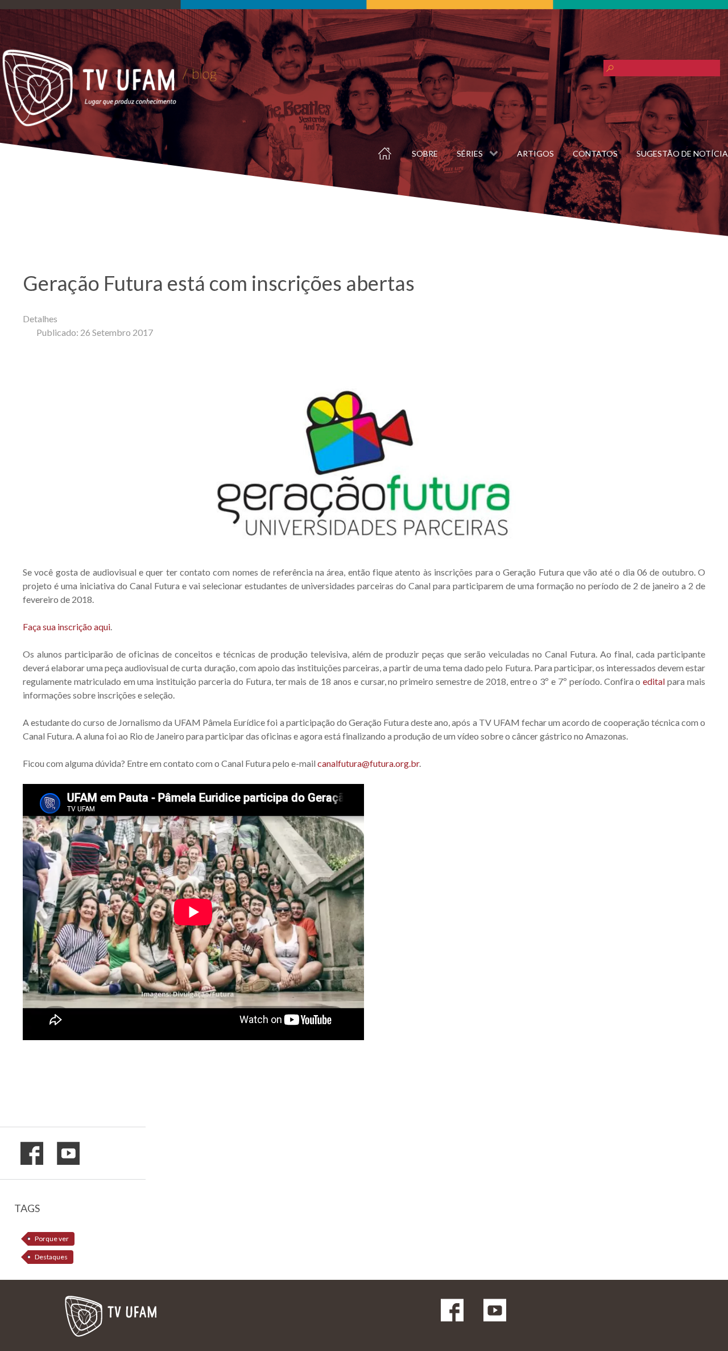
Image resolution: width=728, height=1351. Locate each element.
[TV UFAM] (109, 1313)
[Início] (377, 150)
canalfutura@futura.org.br (368, 763)
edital (655, 681)
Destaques (51, 1257)
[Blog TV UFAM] (109, 88)
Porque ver (52, 1238)
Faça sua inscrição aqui (66, 626)
